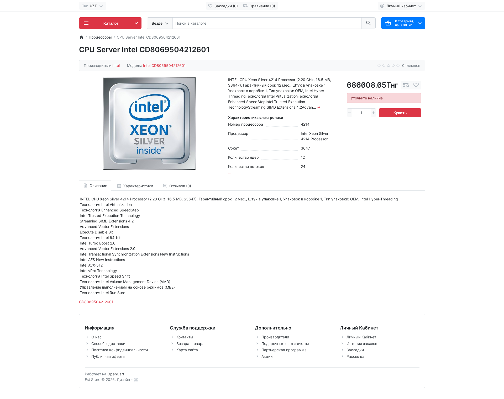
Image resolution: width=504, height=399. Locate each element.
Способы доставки (108, 343)
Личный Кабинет (361, 337)
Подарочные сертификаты (285, 343)
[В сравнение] (406, 85)
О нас (96, 337)
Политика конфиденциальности (119, 350)
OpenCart (115, 374)
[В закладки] (416, 85)
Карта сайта (187, 350)
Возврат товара (190, 343)
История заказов (361, 343)
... (229, 172)
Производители (275, 337)
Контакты (184, 337)
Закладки (355, 350)
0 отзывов (411, 65)
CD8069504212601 (96, 302)
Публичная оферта (108, 356)
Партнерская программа (284, 350)
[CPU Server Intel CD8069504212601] (149, 123)
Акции (266, 356)
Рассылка (355, 356)
